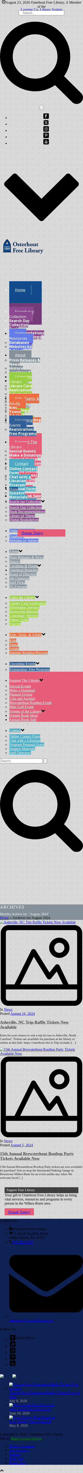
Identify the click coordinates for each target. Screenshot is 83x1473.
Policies (15, 624)
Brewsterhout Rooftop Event (30, 703)
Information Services (24, 607)
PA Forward (18, 586)
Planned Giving (20, 694)
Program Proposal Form (22, 487)
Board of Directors (22, 574)
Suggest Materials (18, 495)
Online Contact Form (23, 470)
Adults (14, 649)
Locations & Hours (23, 566)
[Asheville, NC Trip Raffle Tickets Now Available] (41, 964)
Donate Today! (32, 533)
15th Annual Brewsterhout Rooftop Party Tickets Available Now (37, 1156)
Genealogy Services (23, 616)
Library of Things (22, 516)
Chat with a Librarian (20, 479)
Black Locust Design (26, 1438)
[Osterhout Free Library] (23, 255)
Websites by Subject (20, 348)
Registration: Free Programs (22, 431)
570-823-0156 (22, 1242)
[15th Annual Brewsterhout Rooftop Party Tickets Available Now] (41, 1095)
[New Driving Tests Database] (32, 1417)
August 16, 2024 (22, 1014)
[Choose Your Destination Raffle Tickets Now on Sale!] (46, 1388)
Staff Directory (20, 753)
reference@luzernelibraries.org (31, 1320)
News (8, 1009)
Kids (13, 407)
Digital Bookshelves (24, 520)
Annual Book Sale (22, 720)
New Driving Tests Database (30, 1421)
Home (4, 918)
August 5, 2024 (21, 1145)
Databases (19, 342)
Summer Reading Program (28, 653)
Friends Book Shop (23, 715)
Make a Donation (25, 455)
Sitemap (15, 1454)
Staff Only (16, 1458)
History (16, 368)
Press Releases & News (24, 362)
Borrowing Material (23, 611)
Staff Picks (17, 582)
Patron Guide (19, 620)
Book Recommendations (26, 330)
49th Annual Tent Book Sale (30, 1409)
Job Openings (19, 578)
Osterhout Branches (23, 570)
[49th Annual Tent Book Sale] (31, 1405)
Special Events (22, 451)
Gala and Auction (22, 698)
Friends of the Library (25, 711)
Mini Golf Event (21, 707)
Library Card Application (20, 388)
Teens (15, 411)
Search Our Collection (19, 322)
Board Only (18, 1463)
